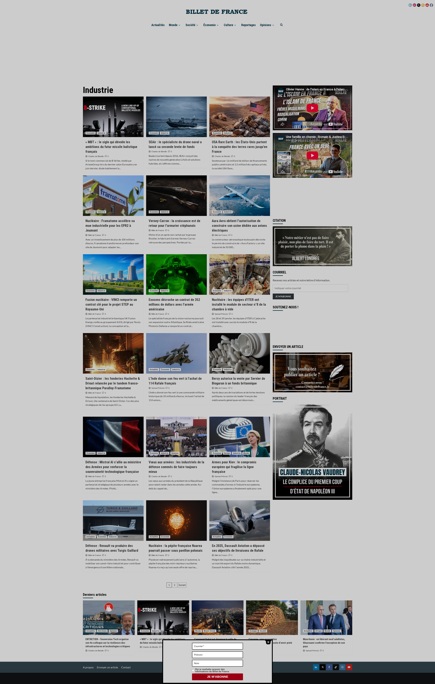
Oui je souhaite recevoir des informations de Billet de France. (212, 670)
